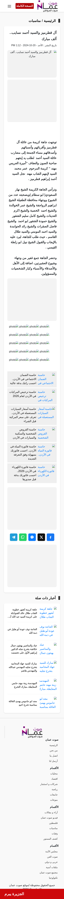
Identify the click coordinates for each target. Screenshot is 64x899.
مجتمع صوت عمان (49, 872)
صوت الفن (52, 857)
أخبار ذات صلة (45, 598)
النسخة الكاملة (24, 5)
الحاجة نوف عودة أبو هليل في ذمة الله (22, 631)
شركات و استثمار (49, 784)
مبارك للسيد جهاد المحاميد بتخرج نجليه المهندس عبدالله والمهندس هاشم (23, 667)
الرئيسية (50, 21)
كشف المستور (50, 839)
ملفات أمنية (52, 867)
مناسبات (35, 21)
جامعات (54, 794)
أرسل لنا (53, 761)
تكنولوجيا (53, 878)
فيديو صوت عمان (49, 817)
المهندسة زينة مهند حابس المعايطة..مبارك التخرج (24, 685)
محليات (54, 773)
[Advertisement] (32, 101)
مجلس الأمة (51, 851)
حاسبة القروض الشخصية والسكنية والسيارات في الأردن (24, 433)
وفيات (55, 833)
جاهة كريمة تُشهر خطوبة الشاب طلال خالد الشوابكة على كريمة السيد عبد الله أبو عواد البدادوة (23, 613)
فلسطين (53, 823)
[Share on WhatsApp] (23, 537)
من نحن (54, 750)
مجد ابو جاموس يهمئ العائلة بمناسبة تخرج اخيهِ (23, 703)
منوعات (54, 800)
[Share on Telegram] (13, 537)
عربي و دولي (51, 862)
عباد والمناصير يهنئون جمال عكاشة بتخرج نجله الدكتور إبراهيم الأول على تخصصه (24, 649)
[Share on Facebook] (50, 537)
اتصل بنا (54, 756)
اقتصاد (54, 779)
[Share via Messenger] (32, 537)
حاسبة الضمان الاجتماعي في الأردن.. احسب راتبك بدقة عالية (23, 379)
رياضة (55, 789)
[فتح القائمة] (9, 6)
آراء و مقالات (51, 812)
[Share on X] (41, 537)
